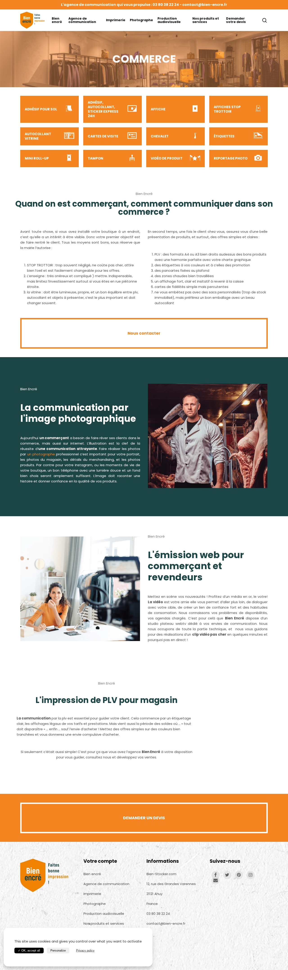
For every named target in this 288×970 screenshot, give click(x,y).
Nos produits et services (205, 20)
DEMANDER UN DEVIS (144, 818)
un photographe (41, 454)
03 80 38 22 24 (166, 4)
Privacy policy (85, 950)
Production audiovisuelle (169, 20)
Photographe (141, 20)
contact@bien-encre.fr (204, 4)
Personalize (58, 950)
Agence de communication (82, 20)
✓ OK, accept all (29, 950)
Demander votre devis (236, 20)
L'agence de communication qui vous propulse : (107, 4)
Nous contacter (144, 333)
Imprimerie (115, 20)
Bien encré (57, 20)
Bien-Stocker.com (161, 874)
